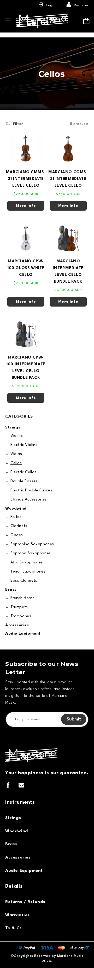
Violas (16, 454)
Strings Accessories (28, 500)
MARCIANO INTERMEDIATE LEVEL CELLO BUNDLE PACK (68, 271)
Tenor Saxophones (28, 572)
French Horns (22, 598)
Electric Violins (24, 445)
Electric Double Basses (31, 490)
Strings (12, 428)
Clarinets (18, 526)
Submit (74, 719)
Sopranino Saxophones (32, 544)
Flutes (16, 517)
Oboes (16, 535)
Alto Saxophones (26, 562)
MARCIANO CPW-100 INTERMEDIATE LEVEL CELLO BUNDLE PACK (25, 368)
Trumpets (19, 607)
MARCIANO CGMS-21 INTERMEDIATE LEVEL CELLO (68, 179)
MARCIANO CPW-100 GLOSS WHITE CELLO (25, 268)
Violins (16, 436)
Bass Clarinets (23, 581)
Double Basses (24, 481)
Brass (10, 590)
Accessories (17, 625)
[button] (8, 21)
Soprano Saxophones (30, 553)
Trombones (20, 616)
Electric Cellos (23, 472)
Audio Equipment (23, 634)
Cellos (16, 463)
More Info (26, 205)
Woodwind (16, 509)
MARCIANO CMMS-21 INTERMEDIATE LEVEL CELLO (26, 179)
